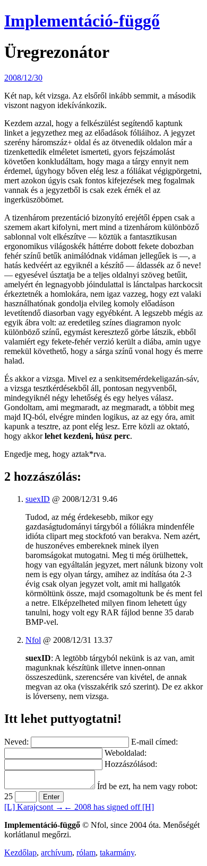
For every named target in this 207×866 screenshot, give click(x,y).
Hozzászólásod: (131, 763)
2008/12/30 (23, 77)
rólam (86, 852)
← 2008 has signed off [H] (109, 806)
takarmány (117, 852)
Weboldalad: (125, 752)
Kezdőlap (20, 852)
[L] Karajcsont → (34, 806)
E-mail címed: (154, 741)
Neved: (16, 741)
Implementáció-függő (82, 20)
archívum (56, 852)
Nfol (33, 639)
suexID (37, 498)
